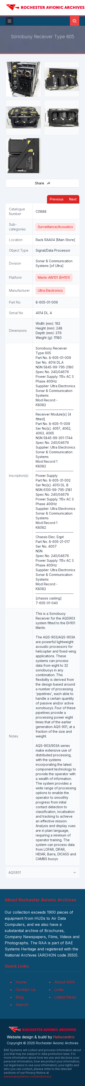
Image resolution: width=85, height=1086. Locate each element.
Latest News (65, 997)
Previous (57, 199)
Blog (20, 997)
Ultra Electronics (50, 290)
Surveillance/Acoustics (55, 227)
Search (22, 1004)
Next (72, 199)
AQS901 (14, 872)
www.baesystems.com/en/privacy (27, 1076)
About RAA (64, 982)
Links (59, 989)
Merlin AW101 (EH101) (54, 277)
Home (21, 982)
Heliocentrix (64, 1037)
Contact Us (26, 989)
